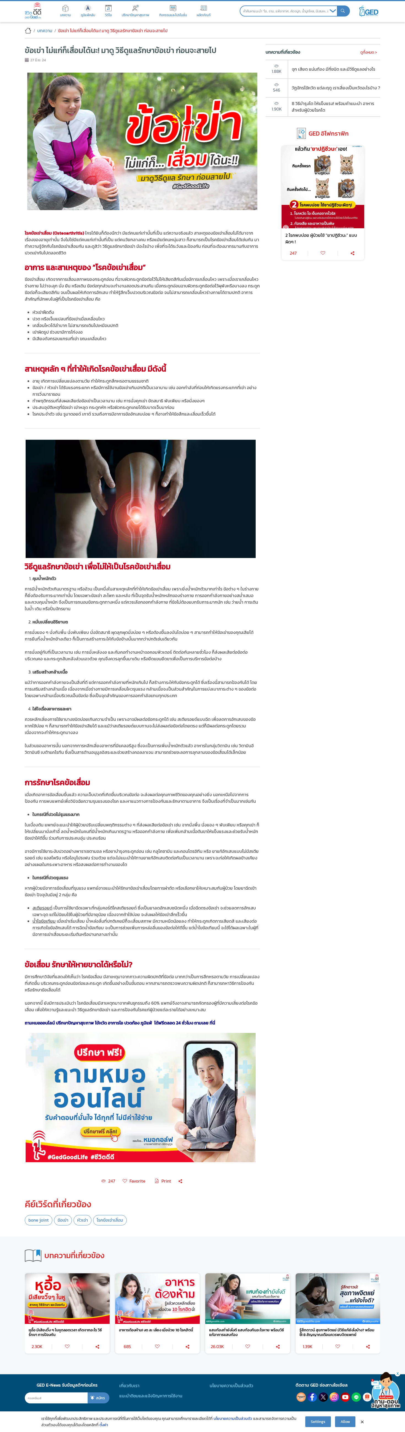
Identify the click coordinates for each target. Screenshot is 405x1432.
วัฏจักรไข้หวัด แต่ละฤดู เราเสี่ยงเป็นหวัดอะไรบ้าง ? (336, 88)
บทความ (44, 31)
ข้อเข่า (63, 1220)
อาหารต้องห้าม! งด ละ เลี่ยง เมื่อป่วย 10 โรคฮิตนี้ (156, 1330)
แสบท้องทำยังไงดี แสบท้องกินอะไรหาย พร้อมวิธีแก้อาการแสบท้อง (246, 1332)
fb (312, 1397)
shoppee (367, 1397)
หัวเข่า (82, 1220)
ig (334, 1397)
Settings (318, 1421)
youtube (345, 1397)
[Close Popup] (362, 1421)
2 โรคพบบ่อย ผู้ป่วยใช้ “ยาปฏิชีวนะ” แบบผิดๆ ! (321, 238)
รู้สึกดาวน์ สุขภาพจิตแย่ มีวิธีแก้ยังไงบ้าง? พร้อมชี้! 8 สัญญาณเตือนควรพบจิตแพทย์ (336, 1332)
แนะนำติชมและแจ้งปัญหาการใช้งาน (150, 1396)
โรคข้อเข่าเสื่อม (110, 1220)
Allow (345, 1421)
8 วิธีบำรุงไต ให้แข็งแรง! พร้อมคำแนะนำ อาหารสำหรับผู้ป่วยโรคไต (333, 106)
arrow (333, 11)
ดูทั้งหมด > (368, 52)
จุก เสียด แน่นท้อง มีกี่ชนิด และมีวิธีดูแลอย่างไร (333, 69)
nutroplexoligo (301, 1397)
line (356, 1397)
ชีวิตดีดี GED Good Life (33, 10)
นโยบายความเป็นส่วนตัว (231, 1385)
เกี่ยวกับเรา (129, 1385)
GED (369, 11)
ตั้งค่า (103, 1425)
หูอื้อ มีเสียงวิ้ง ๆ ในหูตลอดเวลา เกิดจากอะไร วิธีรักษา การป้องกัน (65, 1332)
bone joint (38, 1220)
